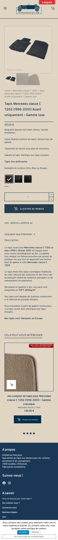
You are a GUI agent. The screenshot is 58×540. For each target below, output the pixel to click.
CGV (4, 517)
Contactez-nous (9, 508)
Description (11, 240)
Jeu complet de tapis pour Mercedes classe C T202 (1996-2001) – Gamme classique (29, 400)
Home (7, 91)
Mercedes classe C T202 (25, 91)
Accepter (23, 532)
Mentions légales (9, 512)
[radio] (9, 179)
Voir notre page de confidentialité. (29, 537)
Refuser (35, 532)
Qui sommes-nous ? (11, 503)
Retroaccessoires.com (31, 256)
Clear (6, 187)
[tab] (11, 240)
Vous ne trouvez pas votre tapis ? (17, 499)
